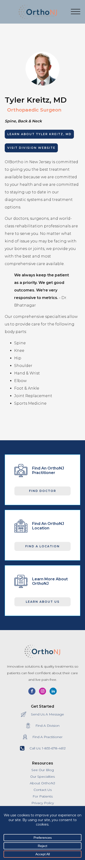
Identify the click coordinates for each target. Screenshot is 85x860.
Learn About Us (43, 601)
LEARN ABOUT (39, 134)
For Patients (43, 796)
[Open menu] (75, 12)
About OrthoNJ (42, 783)
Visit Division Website (31, 148)
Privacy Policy (42, 803)
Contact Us (43, 790)
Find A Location (42, 546)
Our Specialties (42, 776)
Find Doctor (42, 491)
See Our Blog (42, 770)
